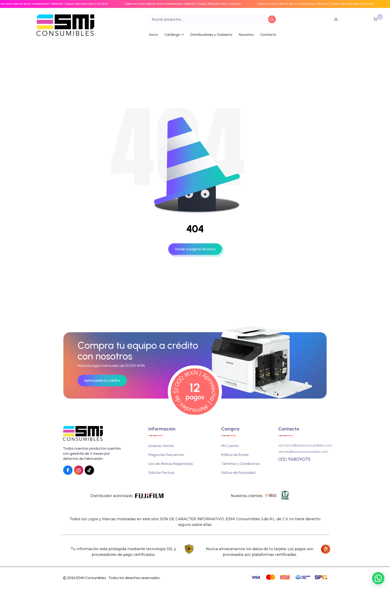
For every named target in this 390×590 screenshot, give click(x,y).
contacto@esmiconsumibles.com (305, 445)
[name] (336, 19)
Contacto (268, 34)
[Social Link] (68, 470)
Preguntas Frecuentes (166, 454)
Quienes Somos (161, 446)
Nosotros (246, 34)
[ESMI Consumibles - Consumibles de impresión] (65, 27)
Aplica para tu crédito (102, 380)
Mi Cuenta (229, 446)
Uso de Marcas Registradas (170, 463)
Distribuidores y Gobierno (211, 34)
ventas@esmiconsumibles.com (303, 451)
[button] (378, 578)
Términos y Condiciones (240, 463)
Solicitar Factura (161, 472)
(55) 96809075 (294, 459)
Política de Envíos (235, 454)
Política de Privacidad (238, 472)
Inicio (153, 34)
